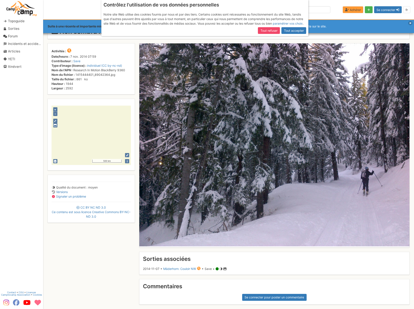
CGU (21, 292)
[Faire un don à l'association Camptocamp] (37, 304)
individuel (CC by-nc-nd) (104, 65)
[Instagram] (5, 304)
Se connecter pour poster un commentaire (274, 297)
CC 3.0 (91, 212)
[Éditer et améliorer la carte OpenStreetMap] (127, 155)
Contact (11, 292)
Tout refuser (269, 30)
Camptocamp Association (15, 294)
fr (407, 10)
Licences (31, 292)
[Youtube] (27, 304)
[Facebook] (16, 304)
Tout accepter (294, 30)
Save (76, 61)
